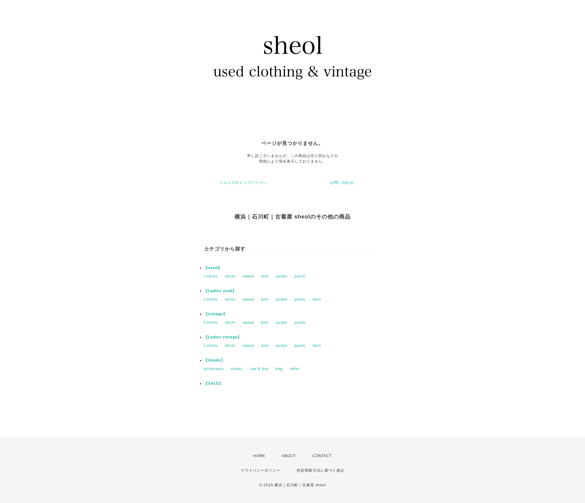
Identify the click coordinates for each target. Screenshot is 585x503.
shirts (230, 276)
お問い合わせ (342, 182)
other (295, 369)
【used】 (213, 268)
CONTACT (322, 456)
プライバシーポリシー (260, 470)
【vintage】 (215, 314)
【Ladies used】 (220, 291)
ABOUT (289, 456)
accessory (214, 369)
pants (300, 276)
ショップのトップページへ (243, 182)
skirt (317, 299)
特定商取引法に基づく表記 (320, 470)
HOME (259, 456)
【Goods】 (214, 360)
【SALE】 (213, 383)
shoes (237, 369)
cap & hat (259, 369)
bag (279, 369)
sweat (248, 276)
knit (264, 276)
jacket (281, 276)
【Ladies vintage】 (223, 337)
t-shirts (211, 276)
